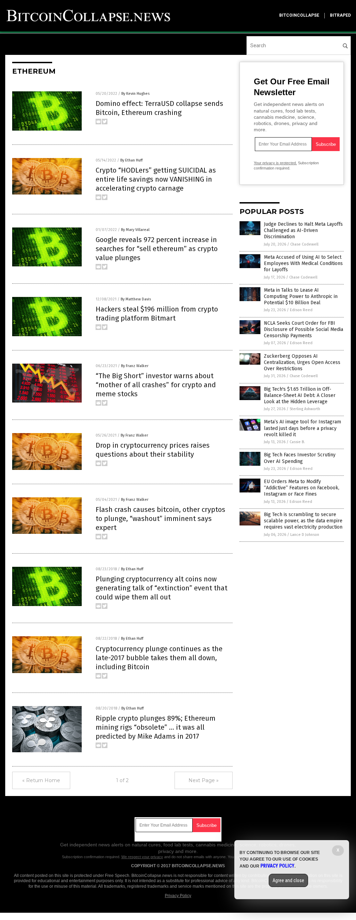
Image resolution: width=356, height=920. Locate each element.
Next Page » (203, 780)
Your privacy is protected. (275, 163)
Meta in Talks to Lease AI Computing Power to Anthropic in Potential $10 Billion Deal (301, 296)
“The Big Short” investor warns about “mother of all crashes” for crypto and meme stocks (156, 385)
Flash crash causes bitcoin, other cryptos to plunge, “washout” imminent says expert (160, 518)
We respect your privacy (142, 857)
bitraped (340, 15)
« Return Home (41, 780)
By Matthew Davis (136, 299)
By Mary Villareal (135, 229)
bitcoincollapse (299, 15)
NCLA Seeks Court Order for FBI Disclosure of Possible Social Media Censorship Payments (303, 329)
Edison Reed (301, 310)
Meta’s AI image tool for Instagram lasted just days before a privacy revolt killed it (302, 428)
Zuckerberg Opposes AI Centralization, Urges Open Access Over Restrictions (302, 362)
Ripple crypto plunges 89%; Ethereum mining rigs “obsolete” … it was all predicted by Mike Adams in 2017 (156, 727)
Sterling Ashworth (305, 409)
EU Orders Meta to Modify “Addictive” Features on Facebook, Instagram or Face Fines (301, 488)
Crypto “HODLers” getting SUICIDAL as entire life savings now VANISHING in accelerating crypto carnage (156, 179)
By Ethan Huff (131, 160)
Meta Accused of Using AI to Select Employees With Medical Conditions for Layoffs (303, 263)
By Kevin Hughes (135, 93)
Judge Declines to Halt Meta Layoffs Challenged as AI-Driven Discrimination (303, 230)
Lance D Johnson (304, 534)
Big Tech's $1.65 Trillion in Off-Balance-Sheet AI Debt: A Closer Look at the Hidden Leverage (299, 395)
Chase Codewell (304, 244)
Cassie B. (297, 442)
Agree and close (288, 880)
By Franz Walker (134, 366)
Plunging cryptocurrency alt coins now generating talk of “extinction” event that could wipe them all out (161, 588)
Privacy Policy (178, 895)
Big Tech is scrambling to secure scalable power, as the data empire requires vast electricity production (303, 521)
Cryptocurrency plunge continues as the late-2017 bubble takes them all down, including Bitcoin (159, 658)
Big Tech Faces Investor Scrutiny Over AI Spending (299, 458)
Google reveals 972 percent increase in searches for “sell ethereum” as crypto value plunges (157, 248)
